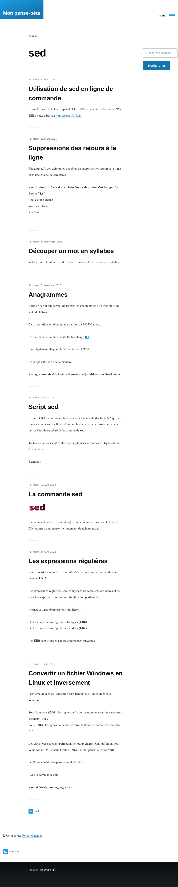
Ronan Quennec (32, 835)
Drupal (48, 869)
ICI (87, 337)
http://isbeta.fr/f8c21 (69, 115)
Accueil (33, 35)
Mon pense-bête (21, 13)
